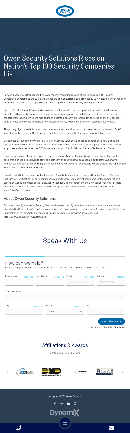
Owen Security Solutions (33, 94)
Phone (100, 276)
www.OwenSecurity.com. (17, 190)
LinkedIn (68, 403)
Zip (88, 305)
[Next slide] (122, 372)
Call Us (19, 427)
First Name (11, 276)
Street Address (13, 290)
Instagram (75, 403)
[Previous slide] (7, 372)
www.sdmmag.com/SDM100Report (89, 186)
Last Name (41, 276)
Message (110, 321)
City (7, 305)
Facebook (55, 403)
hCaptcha (119, 327)
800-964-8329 (72, 352)
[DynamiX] (65, 412)
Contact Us (111, 427)
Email (69, 276)
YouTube (61, 403)
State (49, 305)
